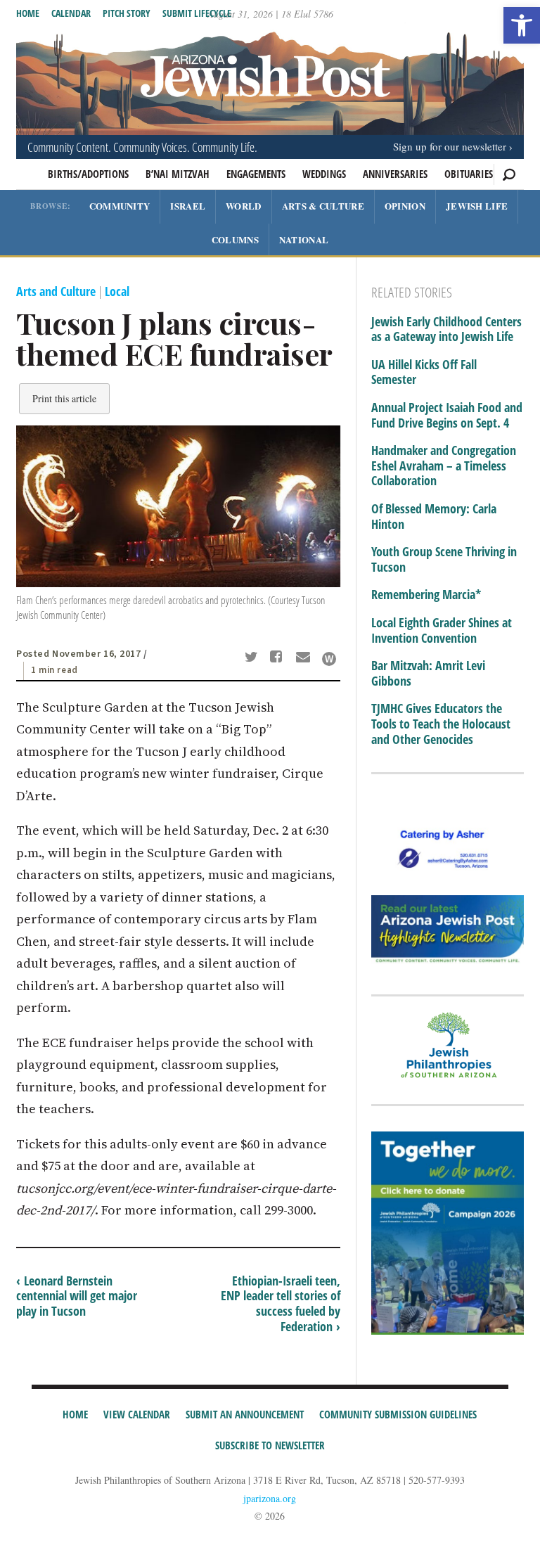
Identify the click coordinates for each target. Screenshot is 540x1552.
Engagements (255, 174)
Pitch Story (126, 13)
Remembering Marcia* (426, 595)
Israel (187, 205)
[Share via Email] (305, 658)
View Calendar (136, 1414)
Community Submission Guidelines (398, 1414)
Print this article (64, 398)
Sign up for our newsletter (449, 146)
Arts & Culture (323, 205)
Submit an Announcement (245, 1414)
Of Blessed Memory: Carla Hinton (433, 516)
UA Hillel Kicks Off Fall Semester (424, 372)
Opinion (405, 205)
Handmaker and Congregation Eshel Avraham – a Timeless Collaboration (443, 466)
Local (117, 291)
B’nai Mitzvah (178, 174)
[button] (521, 25)
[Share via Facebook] (279, 658)
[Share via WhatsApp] (329, 659)
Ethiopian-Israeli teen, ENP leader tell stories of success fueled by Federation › (280, 1303)
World (244, 205)
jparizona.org (269, 1498)
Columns (235, 239)
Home (27, 13)
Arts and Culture (56, 291)
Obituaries (468, 174)
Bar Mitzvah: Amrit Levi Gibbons (428, 673)
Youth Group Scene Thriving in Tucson (444, 559)
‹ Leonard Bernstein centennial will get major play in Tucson (76, 1295)
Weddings (324, 174)
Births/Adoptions (88, 174)
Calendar (71, 13)
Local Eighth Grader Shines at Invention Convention (441, 630)
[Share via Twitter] (253, 658)
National (303, 239)
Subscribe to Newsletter (270, 1445)
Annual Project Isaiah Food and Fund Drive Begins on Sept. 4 (446, 415)
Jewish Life (477, 205)
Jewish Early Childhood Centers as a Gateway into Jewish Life (446, 329)
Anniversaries (395, 174)
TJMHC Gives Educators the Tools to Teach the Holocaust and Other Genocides (440, 724)
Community (119, 205)
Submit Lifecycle (196, 13)
